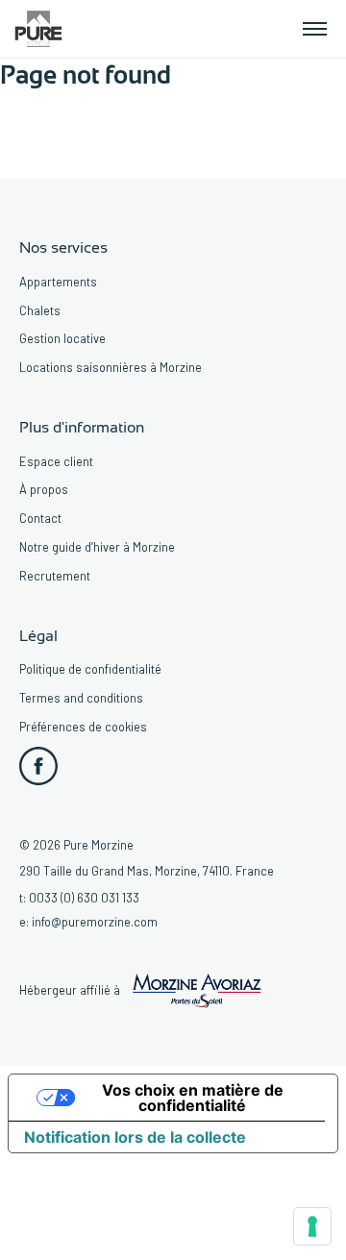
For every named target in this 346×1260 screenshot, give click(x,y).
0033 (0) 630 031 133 (84, 897)
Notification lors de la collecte (135, 1137)
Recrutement (54, 575)
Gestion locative (62, 338)
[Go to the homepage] (38, 26)
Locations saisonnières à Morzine (110, 367)
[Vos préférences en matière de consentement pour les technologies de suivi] (312, 1226)
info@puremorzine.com (95, 921)
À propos (43, 489)
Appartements (58, 281)
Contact (40, 518)
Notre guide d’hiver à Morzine (97, 547)
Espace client (56, 461)
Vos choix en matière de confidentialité (193, 1097)
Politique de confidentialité (90, 669)
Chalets (40, 310)
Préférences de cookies (83, 726)
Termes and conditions (81, 697)
